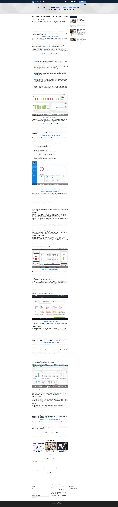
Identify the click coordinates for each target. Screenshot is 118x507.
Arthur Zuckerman (37, 19)
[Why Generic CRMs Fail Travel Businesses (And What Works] (62, 446)
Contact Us (33, 486)
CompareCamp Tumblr (72, 490)
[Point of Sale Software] (73, 39)
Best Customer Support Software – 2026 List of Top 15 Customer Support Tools (58, 484)
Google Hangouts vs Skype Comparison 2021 (81, 30)
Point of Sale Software (80, 38)
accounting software (65, 124)
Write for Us (33, 488)
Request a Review (34, 490)
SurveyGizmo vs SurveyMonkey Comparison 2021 (81, 20)
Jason (51, 492)
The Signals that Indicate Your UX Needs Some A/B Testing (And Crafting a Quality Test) (58, 493)
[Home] (38, 2)
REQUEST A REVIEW (82, 1)
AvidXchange (35, 61)
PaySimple (35, 68)
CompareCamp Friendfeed (73, 488)
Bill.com (35, 86)
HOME (62, 1)
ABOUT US (66, 1)
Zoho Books (35, 79)
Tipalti (35, 72)
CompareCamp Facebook (72, 486)
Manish (52, 486)
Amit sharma (52, 483)
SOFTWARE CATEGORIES (73, 1)
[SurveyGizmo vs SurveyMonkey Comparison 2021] (73, 21)
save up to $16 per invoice (46, 29)
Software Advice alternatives (36, 495)
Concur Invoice (36, 75)
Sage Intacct (36, 82)
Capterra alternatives (35, 497)
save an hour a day (42, 31)
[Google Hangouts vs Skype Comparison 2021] (73, 31)
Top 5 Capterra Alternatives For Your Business (59, 495)
